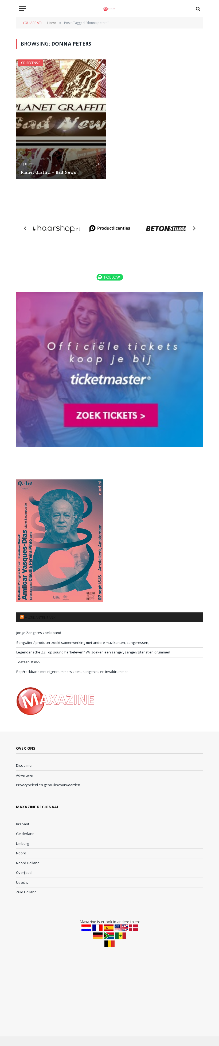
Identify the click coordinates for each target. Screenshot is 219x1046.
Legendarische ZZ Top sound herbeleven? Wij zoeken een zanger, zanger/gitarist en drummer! (93, 652)
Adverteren (25, 775)
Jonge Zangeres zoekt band (38, 632)
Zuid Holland (26, 892)
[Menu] (22, 9)
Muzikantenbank (40, 617)
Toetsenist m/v (28, 662)
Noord (21, 853)
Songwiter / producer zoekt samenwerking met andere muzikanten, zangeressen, (82, 642)
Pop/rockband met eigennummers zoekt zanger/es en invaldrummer (72, 671)
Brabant (22, 824)
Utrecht (22, 882)
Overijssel (24, 872)
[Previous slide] (25, 228)
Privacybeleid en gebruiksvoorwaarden (48, 784)
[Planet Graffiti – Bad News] (61, 119)
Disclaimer (24, 765)
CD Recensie (30, 62)
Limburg (22, 843)
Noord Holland (28, 863)
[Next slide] (194, 228)
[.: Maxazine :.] (109, 8)
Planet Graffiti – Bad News (48, 172)
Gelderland (25, 833)
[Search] (197, 9)
